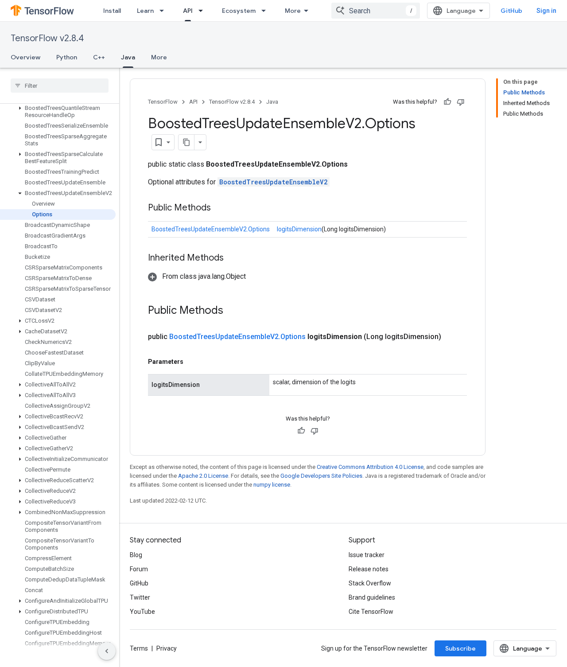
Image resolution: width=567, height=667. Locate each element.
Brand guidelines (372, 597)
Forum (139, 569)
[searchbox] (60, 85)
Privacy (166, 648)
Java (128, 57)
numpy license (271, 484)
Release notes (368, 569)
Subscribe (460, 648)
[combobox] (375, 11)
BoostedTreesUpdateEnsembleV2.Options (210, 229)
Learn (145, 11)
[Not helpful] (460, 102)
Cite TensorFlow (371, 611)
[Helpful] (447, 102)
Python (66, 57)
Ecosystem (239, 11)
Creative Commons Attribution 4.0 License (370, 467)
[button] (58, 112)
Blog (136, 554)
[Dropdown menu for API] (203, 10)
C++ (99, 57)
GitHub (511, 11)
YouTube (142, 611)
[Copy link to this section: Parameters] (192, 361)
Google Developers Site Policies (321, 475)
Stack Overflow (370, 583)
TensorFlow (163, 101)
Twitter (140, 597)
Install (112, 11)
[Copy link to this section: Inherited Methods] (232, 258)
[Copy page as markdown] (186, 142)
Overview (25, 57)
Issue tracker (366, 554)
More (293, 11)
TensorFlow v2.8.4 (47, 38)
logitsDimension (299, 229)
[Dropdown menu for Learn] (164, 10)
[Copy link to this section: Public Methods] (220, 208)
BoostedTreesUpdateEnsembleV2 (273, 182)
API (188, 11)
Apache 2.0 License (203, 475)
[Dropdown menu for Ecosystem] (266, 10)
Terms (139, 648)
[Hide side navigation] (107, 651)
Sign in (546, 10)
